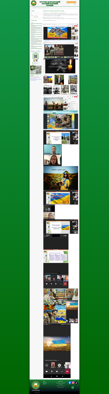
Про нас (32, 24)
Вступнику (32, 33)
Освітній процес (33, 26)
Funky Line (38, 392)
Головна (32, 22)
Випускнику (33, 37)
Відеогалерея (44, 382)
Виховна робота (33, 31)
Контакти (44, 384)
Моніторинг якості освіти (34, 39)
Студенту (32, 35)
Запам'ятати (36, 15)
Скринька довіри (33, 47)
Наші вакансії (45, 383)
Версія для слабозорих (71, 2)
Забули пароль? (36, 16)
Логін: (31, 12)
